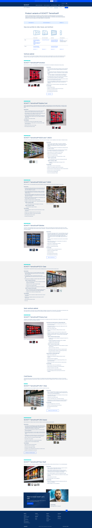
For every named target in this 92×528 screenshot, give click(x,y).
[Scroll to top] (67, 511)
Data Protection (45, 526)
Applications (51, 7)
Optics (24, 520)
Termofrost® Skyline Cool (36, 42)
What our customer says (51, 257)
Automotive (25, 515)
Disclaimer (40, 526)
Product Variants (56, 7)
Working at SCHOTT (48, 519)
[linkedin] (65, 526)
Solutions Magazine (54, 5)
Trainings (36, 519)
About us (62, 5)
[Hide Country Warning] (90, 1)
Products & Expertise (47, 5)
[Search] (66, 5)
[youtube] (67, 526)
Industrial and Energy (26, 519)
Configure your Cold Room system (52, 410)
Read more (34, 49)
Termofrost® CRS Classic (54, 46)
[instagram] (64, 526)
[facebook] (63, 526)
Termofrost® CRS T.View (54, 40)
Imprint (42, 526)
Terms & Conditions (50, 526)
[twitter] (66, 526)
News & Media (63, 3)
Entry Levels (47, 520)
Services (36, 518)
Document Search (48, 516)
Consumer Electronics (26, 517)
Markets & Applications (39, 5)
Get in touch (30, 503)
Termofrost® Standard (36, 47)
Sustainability (47, 515)
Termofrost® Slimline (36, 46)
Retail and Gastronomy (26, 521)
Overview (48, 7)
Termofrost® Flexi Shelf (54, 41)
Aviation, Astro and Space (26, 516)
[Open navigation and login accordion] (67, 5)
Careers (59, 5)
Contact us (66, 7)
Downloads (60, 7)
